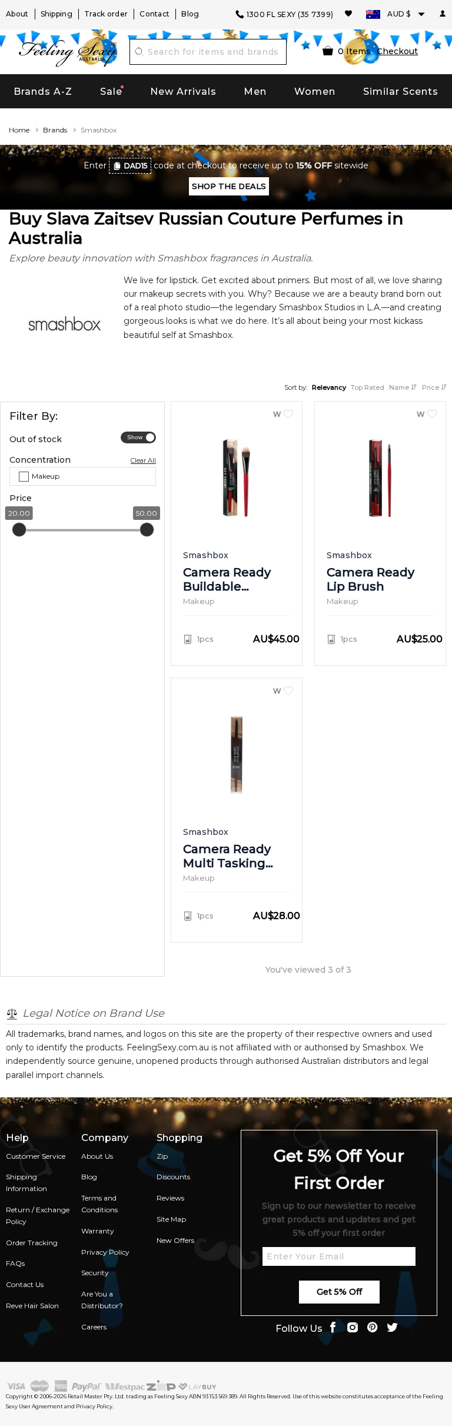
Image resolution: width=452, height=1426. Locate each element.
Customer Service (35, 1156)
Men (255, 91)
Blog (190, 13)
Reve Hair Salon (32, 1305)
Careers (94, 1326)
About (17, 13)
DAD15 (136, 165)
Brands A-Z (43, 91)
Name (400, 387)
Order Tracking (32, 1242)
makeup (45, 476)
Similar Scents (400, 91)
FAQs (15, 1263)
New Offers (175, 1240)
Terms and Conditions (99, 1203)
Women (314, 91)
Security (95, 1272)
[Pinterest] (373, 1328)
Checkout (397, 51)
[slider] (19, 529)
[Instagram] (353, 1328)
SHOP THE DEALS (229, 186)
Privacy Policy (105, 1252)
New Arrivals (183, 91)
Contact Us (25, 1284)
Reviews (170, 1197)
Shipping (56, 13)
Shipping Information (26, 1182)
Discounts (173, 1176)
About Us (97, 1156)
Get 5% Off (339, 1291)
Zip (162, 1156)
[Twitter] (393, 1328)
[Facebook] (333, 1328)
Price (431, 387)
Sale (111, 91)
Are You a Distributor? (102, 1299)
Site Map (171, 1219)
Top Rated (367, 387)
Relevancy (329, 387)
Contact (154, 13)
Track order (106, 13)
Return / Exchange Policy (37, 1215)
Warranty (97, 1230)
